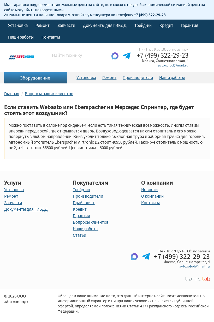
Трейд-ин (143, 25)
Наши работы (21, 37)
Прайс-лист (84, 202)
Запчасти (66, 25)
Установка (18, 25)
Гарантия (189, 25)
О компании (152, 196)
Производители (138, 77)
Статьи (79, 235)
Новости (149, 189)
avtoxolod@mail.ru (173, 65)
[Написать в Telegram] (126, 60)
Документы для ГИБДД (105, 25)
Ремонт (42, 25)
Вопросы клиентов (91, 222)
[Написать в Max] (114, 60)
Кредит (166, 25)
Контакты (50, 37)
